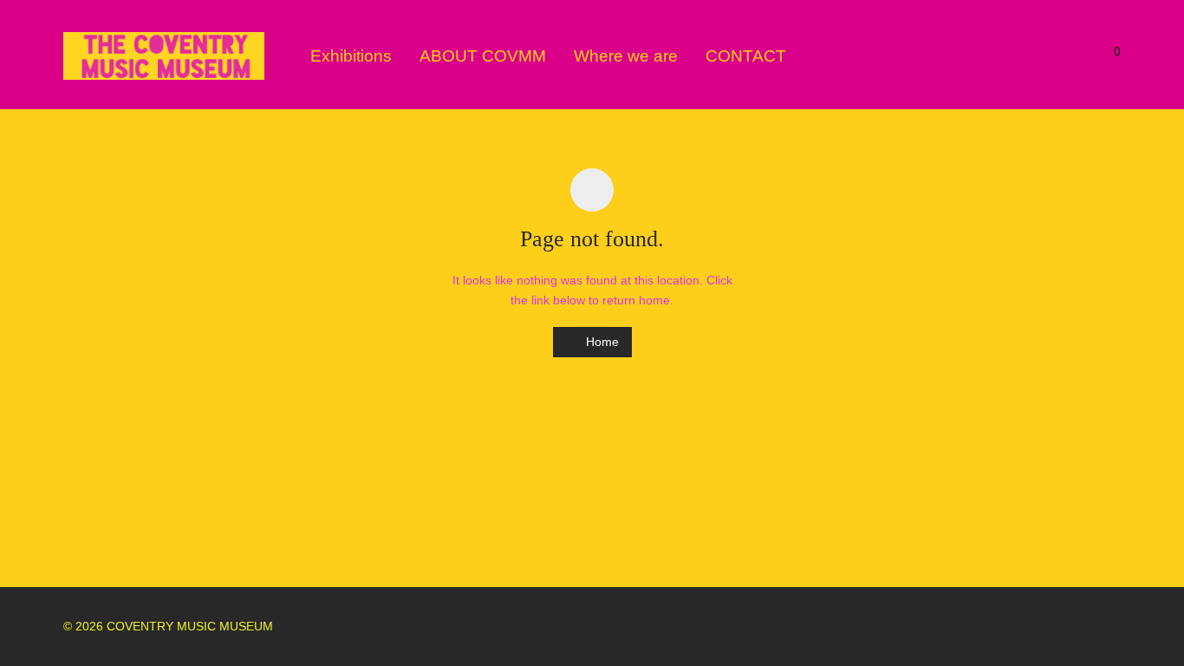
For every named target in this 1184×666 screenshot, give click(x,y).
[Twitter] (1115, 626)
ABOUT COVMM (483, 56)
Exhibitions (351, 56)
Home (600, 342)
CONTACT (746, 56)
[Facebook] (1057, 626)
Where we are (626, 56)
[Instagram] (1086, 626)
